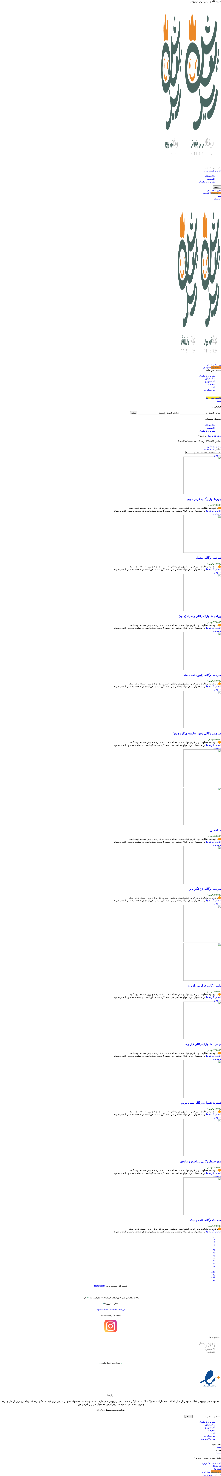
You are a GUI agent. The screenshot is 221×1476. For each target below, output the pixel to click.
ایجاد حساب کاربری (211, 1463)
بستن (218, 401)
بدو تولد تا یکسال (206, 181)
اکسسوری (210, 179)
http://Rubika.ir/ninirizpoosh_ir (110, 1309)
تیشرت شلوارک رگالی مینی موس (201, 1102)
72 (214, 1250)
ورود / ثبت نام (208, 1438)
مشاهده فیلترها (213, 446)
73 (214, 1253)
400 (213, 1274)
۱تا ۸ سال (210, 176)
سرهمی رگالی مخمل (208, 557)
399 (213, 1272)
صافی (133, 413)
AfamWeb (101, 1410)
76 (214, 1261)
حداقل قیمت (214, 412)
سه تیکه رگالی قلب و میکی (205, 1219)
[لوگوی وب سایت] (202, 164)
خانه (218, 436)
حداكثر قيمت (172, 412)
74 (214, 1255)
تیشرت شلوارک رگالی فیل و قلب (201, 1044)
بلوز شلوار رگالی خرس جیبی (204, 499)
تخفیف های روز (213, 398)
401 (213, 1277)
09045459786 (99, 1286)
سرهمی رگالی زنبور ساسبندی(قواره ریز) (197, 733)
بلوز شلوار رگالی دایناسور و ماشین (200, 1161)
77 (214, 1264)
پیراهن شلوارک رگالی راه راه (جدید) (200, 616)
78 (214, 1266)
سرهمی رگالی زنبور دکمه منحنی (202, 674)
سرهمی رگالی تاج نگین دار (205, 888)
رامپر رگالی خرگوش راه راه (204, 985)
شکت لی (215, 830)
